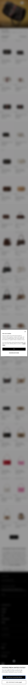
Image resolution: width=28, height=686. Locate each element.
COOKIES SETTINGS (14, 352)
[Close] (14, 661)
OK (14, 349)
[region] (14, 343)
